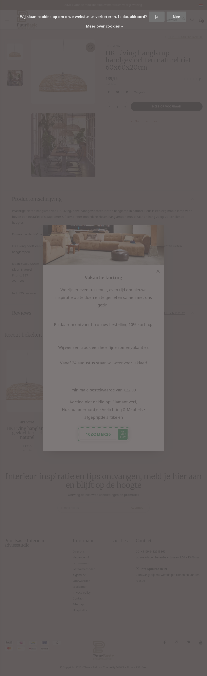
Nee (176, 16)
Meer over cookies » (104, 26)
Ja (156, 16)
